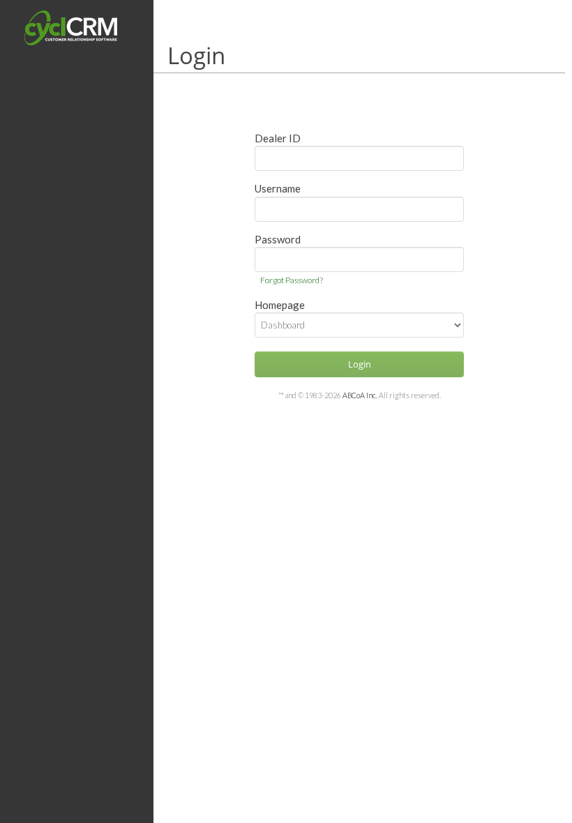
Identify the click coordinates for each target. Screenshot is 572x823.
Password (278, 239)
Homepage (280, 305)
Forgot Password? (291, 280)
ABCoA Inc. (360, 395)
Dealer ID (278, 138)
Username (278, 188)
